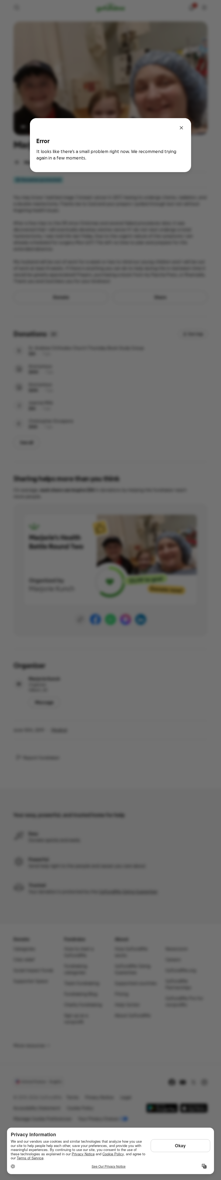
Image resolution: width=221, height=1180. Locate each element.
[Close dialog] (181, 127)
